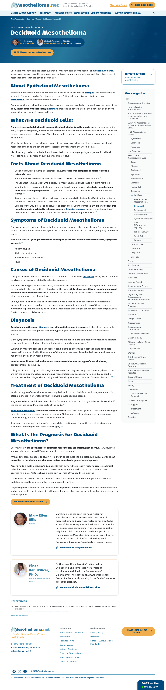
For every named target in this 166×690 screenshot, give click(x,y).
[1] (55, 77)
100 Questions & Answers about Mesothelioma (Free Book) (140, 116)
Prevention (133, 315)
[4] (100, 178)
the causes (88, 277)
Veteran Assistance (101, 13)
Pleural (134, 166)
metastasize (53, 109)
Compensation (81, 13)
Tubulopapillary (141, 232)
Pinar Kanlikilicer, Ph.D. (54, 44)
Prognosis (135, 147)
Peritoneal (136, 170)
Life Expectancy (135, 151)
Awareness (133, 390)
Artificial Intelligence (137, 401)
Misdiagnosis (134, 323)
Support (134, 405)
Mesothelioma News (69, 658)
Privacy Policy (96, 633)
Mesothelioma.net (45, 671)
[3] (22, 137)
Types (38, 19)
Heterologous (140, 214)
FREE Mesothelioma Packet (30, 52)
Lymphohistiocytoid (143, 219)
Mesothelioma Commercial (134, 328)
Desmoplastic (140, 210)
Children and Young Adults (137, 358)
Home (127, 99)
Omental (135, 257)
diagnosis (44, 327)
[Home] (12, 19)
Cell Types (47, 19)
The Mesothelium (136, 290)
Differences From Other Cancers (139, 343)
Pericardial (136, 187)
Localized (135, 249)
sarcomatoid (18, 100)
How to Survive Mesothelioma (135, 108)
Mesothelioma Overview (23, 13)
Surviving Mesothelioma (128, 13)
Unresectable (137, 245)
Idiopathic (135, 253)
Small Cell (139, 236)
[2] (58, 99)
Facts (130, 381)
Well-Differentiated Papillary (140, 225)
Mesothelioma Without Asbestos (139, 372)
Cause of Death (135, 377)
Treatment (45, 13)
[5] (24, 193)
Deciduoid (139, 206)
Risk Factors (133, 265)
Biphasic (135, 183)
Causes (131, 261)
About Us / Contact (68, 662)
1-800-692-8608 (21, 644)
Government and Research (139, 395)
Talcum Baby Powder (140, 334)
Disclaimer (95, 637)
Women (131, 353)
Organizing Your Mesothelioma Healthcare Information (139, 297)
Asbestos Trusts (63, 13)
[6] (87, 342)
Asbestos (132, 417)
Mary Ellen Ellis (27, 44)
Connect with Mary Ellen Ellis (76, 548)
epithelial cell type (103, 71)
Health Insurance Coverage (136, 305)
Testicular (135, 191)
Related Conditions (140, 310)
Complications (134, 319)
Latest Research (135, 270)
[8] (63, 404)
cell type (89, 93)
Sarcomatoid (137, 179)
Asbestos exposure (75, 209)
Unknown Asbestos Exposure (137, 365)
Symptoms (136, 139)
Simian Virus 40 (135, 338)
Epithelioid (136, 175)
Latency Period (135, 282)
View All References (19, 616)
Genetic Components (138, 274)
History (131, 386)
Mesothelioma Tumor (138, 286)
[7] (112, 377)
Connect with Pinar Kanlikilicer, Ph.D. (80, 587)
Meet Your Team (118, 5)
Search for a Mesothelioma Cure (137, 157)
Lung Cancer (134, 349)
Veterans (135, 413)
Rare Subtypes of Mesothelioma (142, 201)
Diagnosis (135, 143)
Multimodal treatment (23, 411)
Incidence (132, 278)
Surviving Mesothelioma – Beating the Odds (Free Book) (139, 125)
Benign (137, 240)
